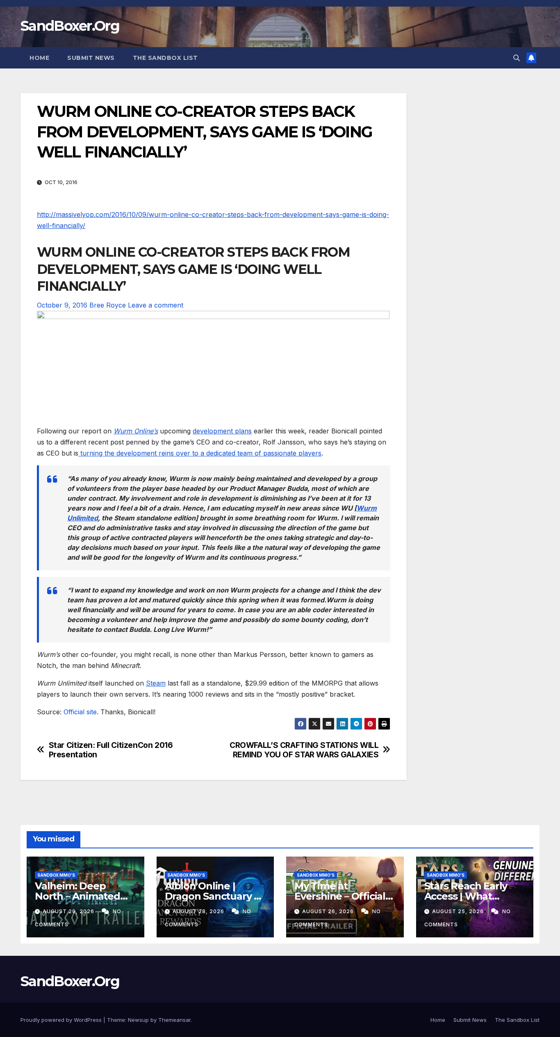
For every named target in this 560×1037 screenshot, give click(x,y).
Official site (80, 712)
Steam (156, 683)
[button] (516, 58)
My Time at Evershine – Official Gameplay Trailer (339, 896)
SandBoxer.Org (69, 25)
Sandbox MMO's (56, 875)
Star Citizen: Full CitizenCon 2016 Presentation (111, 750)
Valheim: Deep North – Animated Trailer (77, 896)
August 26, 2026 (328, 911)
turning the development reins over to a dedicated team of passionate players (199, 453)
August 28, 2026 (199, 911)
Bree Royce (107, 305)
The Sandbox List (165, 58)
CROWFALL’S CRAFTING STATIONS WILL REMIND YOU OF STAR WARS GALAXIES (304, 750)
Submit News (91, 58)
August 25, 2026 (458, 911)
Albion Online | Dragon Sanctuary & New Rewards (213, 896)
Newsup (138, 1019)
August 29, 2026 (69, 911)
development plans (222, 431)
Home (39, 58)
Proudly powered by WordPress (61, 1019)
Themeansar (174, 1019)
